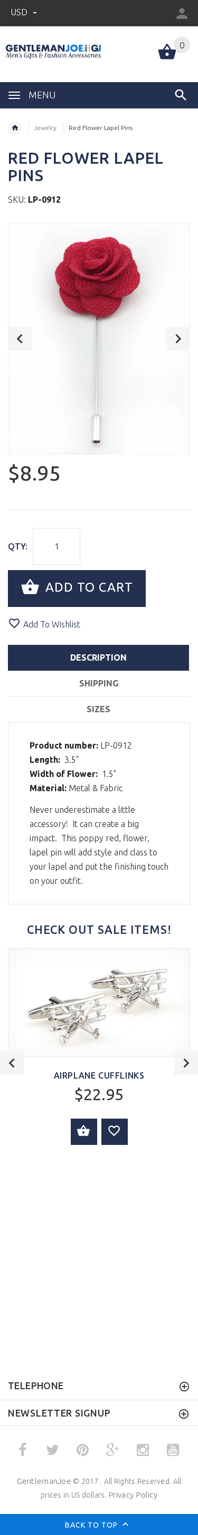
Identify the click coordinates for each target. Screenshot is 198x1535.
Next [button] (178, 339)
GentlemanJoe (44, 1481)
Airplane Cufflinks (99, 1075)
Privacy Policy (132, 1494)
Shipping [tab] (98, 683)
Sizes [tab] (98, 709)
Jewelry (45, 127)
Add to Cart (87, 587)
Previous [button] (20, 339)
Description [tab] (98, 657)
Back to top (92, 1525)
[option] (99, 339)
